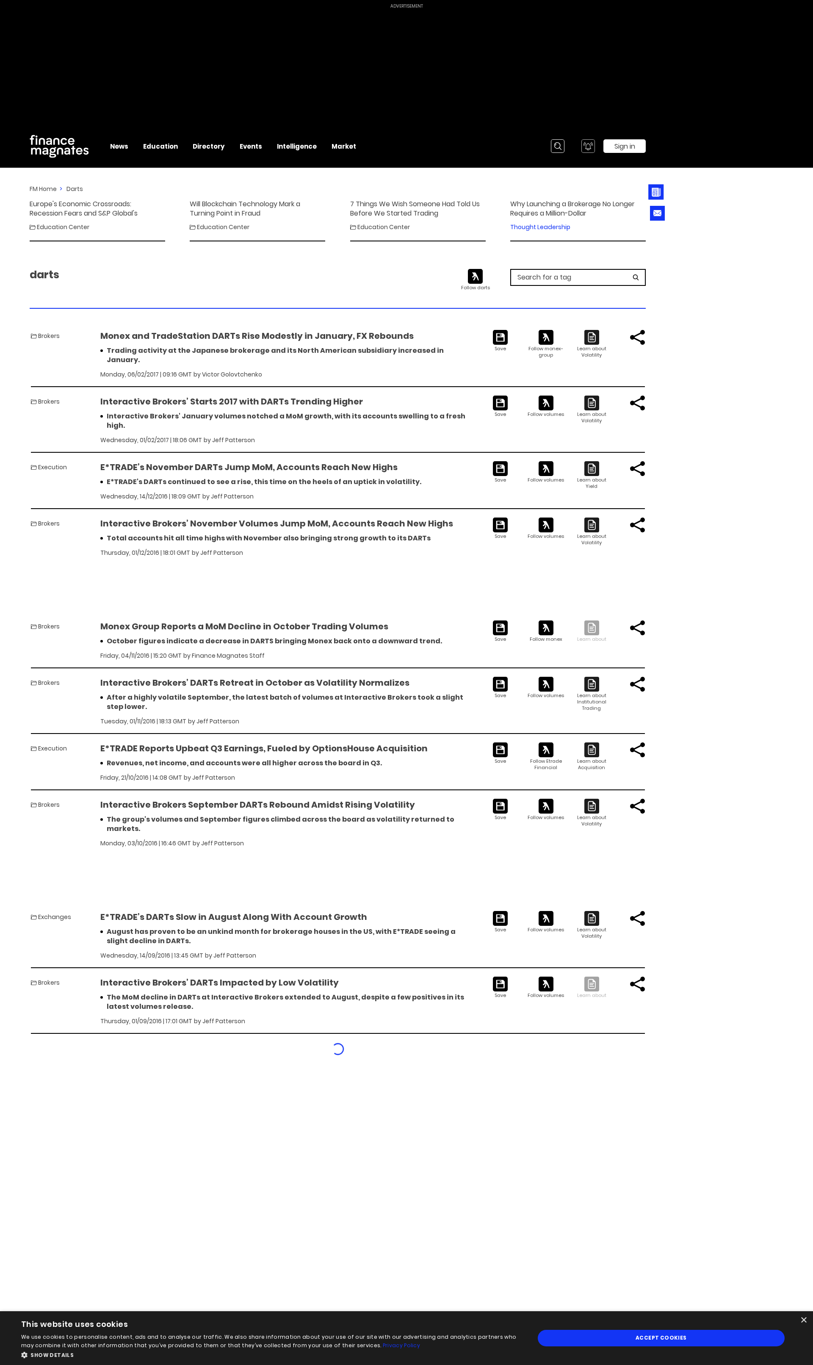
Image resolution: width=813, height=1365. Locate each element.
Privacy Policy (401, 1345)
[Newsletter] (657, 192)
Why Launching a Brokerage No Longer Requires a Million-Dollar (572, 208)
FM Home (43, 189)
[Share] (637, 337)
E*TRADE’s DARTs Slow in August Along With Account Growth (233, 917)
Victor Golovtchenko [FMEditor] (232, 374)
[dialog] (406, 1338)
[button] (270, 1354)
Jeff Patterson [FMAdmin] (233, 440)
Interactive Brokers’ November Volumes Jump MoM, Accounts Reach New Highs (276, 523)
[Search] (557, 146)
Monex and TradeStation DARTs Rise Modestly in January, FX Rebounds (257, 336)
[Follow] (546, 344)
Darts (74, 189)
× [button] (803, 1320)
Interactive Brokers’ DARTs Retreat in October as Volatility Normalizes (254, 683)
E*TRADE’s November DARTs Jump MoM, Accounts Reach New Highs (249, 467)
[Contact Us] (657, 213)
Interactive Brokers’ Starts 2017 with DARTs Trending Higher (231, 401)
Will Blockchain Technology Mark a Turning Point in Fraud (245, 208)
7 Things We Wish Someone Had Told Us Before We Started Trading (415, 208)
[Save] (500, 341)
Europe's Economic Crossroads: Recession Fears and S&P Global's (84, 208)
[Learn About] (591, 344)
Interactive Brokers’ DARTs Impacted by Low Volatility (219, 982)
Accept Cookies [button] (661, 1337)
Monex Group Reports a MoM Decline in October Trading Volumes (244, 626)
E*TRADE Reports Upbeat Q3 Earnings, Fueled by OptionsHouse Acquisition (264, 748)
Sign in (624, 146)
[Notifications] (588, 146)
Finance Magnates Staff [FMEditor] (228, 655)
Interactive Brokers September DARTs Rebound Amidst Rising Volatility (257, 805)
